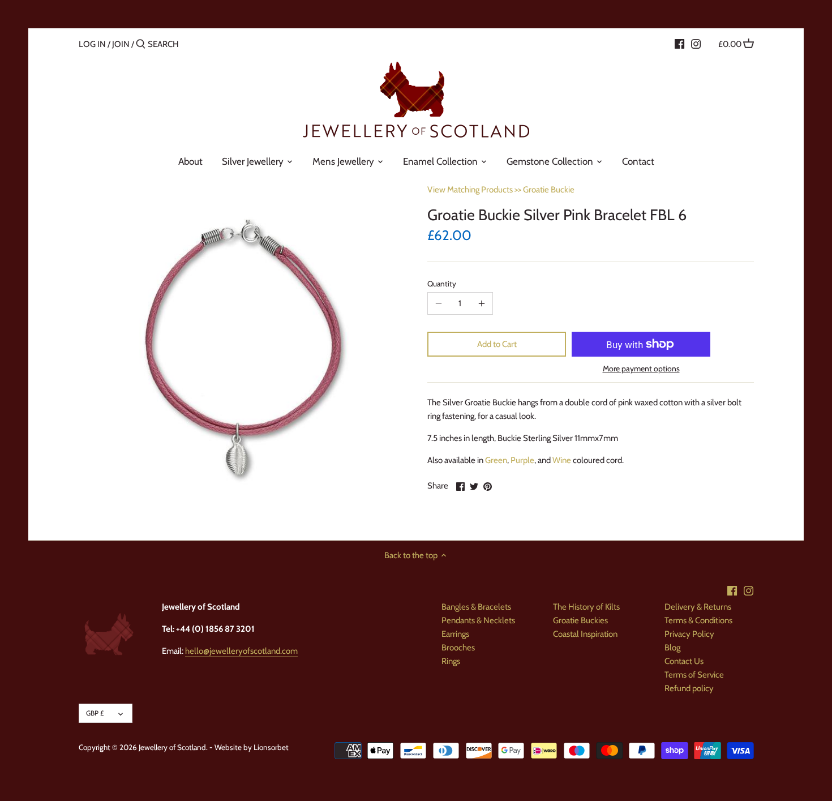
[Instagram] (696, 43)
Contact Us (684, 661)
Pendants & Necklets (478, 620)
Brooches (458, 647)
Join (121, 44)
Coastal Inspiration (585, 634)
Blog (672, 647)
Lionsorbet (271, 747)
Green (496, 460)
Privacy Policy (689, 634)
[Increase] (481, 303)
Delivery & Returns (697, 607)
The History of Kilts (586, 607)
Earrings (455, 634)
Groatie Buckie (548, 190)
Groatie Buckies (580, 620)
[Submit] (140, 44)
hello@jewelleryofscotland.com (241, 651)
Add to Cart (497, 344)
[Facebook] (679, 43)
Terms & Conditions (698, 620)
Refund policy (689, 688)
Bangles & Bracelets (476, 607)
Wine (561, 460)
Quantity (441, 283)
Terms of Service (694, 675)
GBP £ (95, 713)
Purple (522, 460)
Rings (450, 661)
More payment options (641, 369)
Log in (92, 44)
